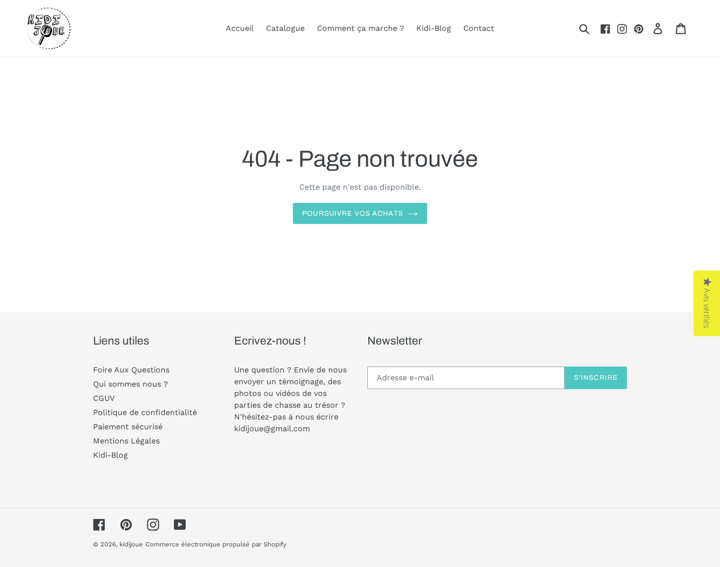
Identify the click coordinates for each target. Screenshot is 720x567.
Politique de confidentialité (145, 412)
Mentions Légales (126, 440)
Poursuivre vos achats (352, 213)
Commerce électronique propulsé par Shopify (216, 544)
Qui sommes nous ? (130, 384)
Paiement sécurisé (128, 426)
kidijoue (131, 544)
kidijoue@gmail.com (272, 428)
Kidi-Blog (110, 455)
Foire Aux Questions (131, 369)
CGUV (104, 398)
